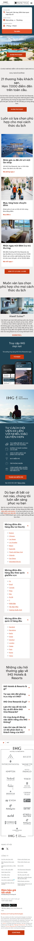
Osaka (11, 646)
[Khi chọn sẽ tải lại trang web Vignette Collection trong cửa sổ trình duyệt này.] (27, 763)
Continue (16, 932)
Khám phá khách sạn (24, 859)
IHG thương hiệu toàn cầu (7, 862)
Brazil (11, 584)
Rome (11, 652)
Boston (11, 533)
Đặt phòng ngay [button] (8, 172)
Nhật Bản (12, 603)
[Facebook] (3, 849)
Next (31, 317)
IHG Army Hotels (22, 872)
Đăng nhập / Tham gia (22, 2)
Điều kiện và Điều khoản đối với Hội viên (25, 877)
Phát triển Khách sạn (24, 862)
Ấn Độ (11, 597)
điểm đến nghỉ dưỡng (8, 511)
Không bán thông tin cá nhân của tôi (25, 884)
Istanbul (11, 640)
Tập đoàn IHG (5, 877)
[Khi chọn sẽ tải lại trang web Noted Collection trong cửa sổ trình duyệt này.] (10, 778)
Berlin (11, 633)
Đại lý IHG (20, 866)
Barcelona (12, 630)
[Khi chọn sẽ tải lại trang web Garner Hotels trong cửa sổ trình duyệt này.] (27, 807)
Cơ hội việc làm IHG (7, 859)
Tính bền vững (5, 875)
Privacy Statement (10, 926)
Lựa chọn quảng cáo (7, 880)
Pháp (10, 591)
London (11, 643)
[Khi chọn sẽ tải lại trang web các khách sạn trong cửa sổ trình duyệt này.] (27, 756)
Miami (11, 545)
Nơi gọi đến (6, 10)
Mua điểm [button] (6, 214)
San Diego (12, 558)
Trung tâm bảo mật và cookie (7, 883)
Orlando (12, 555)
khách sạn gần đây (9, 513)
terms (4, 923)
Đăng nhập (21, 483)
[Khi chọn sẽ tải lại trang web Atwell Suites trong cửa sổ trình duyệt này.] (27, 815)
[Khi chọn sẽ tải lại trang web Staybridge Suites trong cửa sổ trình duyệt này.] (10, 822)
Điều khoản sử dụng (23, 881)
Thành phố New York (16, 552)
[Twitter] (7, 849)
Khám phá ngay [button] (16, 54)
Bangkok (12, 627)
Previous (2, 317)
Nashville (12, 549)
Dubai (11, 636)
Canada (11, 587)
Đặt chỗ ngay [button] (7, 261)
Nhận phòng (6, 17)
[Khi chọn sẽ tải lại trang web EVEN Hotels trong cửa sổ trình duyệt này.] (10, 800)
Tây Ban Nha (13, 607)
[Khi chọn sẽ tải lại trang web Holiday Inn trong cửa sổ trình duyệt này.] (10, 807)
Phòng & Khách (7, 23)
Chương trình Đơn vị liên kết (8, 866)
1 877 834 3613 (6, 901)
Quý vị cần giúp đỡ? (7, 869)
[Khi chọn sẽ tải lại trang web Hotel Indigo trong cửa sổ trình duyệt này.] (27, 771)
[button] (31, 2)
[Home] (3, 742)
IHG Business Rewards (24, 869)
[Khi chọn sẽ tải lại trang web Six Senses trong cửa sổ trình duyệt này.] (10, 756)
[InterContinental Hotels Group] (6, 2)
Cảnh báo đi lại (5, 872)
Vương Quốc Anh (15, 610)
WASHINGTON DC (15, 561)
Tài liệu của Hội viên (23, 875)
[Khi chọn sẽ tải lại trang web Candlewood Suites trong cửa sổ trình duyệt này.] (17, 830)
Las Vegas (12, 539)
